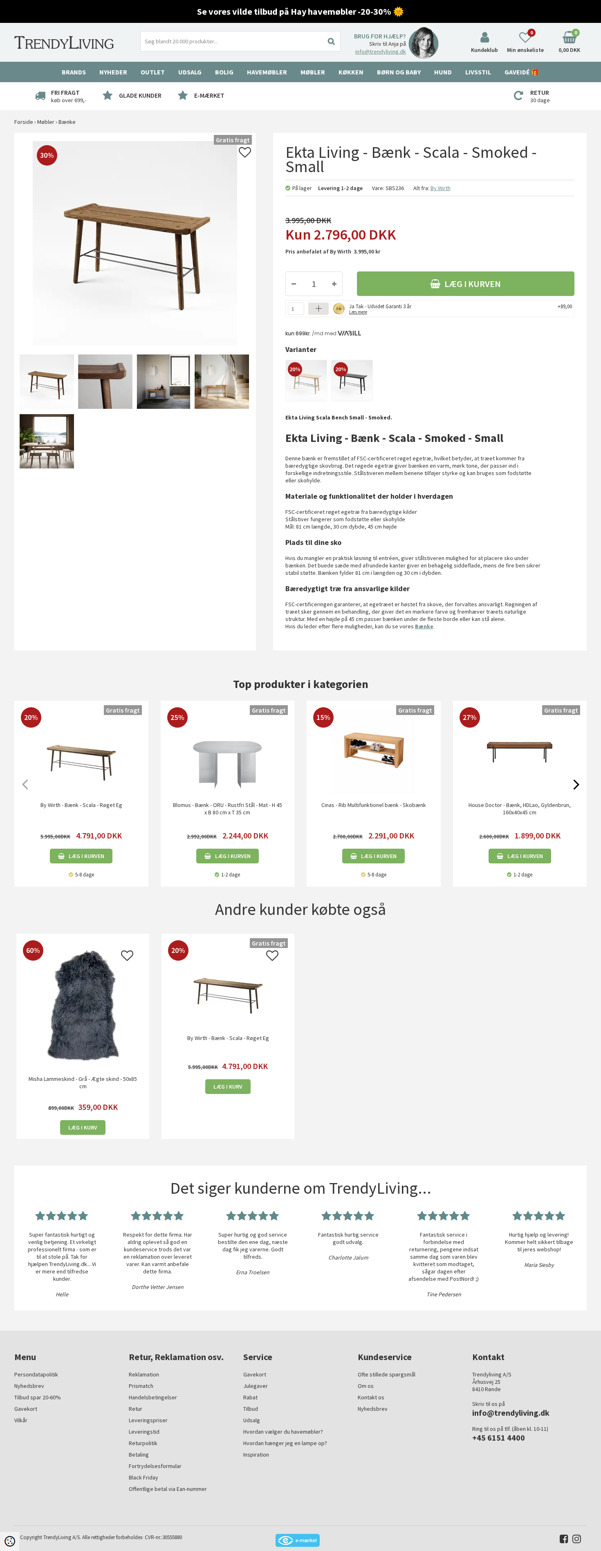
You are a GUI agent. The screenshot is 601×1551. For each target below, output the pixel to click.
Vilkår (20, 1420)
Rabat (250, 1397)
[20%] (306, 379)
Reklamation (144, 1374)
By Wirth (441, 188)
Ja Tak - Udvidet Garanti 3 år (380, 308)
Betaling (139, 1454)
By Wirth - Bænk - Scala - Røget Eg (81, 805)
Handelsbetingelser (153, 1397)
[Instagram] (574, 1541)
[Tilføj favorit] (245, 154)
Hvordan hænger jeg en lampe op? (285, 1443)
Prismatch (141, 1386)
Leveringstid (144, 1431)
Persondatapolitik (36, 1374)
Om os (366, 1386)
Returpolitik (143, 1443)
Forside (23, 122)
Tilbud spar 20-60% (37, 1397)
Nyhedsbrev (29, 1386)
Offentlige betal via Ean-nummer (168, 1489)
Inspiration (256, 1454)
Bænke (424, 626)
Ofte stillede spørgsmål (386, 1374)
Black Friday (143, 1477)
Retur (135, 1408)
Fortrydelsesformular (155, 1466)
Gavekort (25, 1408)
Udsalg (251, 1420)
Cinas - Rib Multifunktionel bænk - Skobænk (373, 805)
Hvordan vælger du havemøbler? (283, 1431)
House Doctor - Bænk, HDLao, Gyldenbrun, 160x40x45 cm (520, 808)
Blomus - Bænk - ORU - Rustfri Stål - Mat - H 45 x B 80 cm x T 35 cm (227, 808)
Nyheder (113, 72)
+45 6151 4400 (498, 1437)
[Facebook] (562, 1541)
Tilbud (250, 1408)
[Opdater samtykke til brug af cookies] (9, 1541)
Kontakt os (371, 1397)
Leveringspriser (148, 1420)
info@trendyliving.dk (380, 51)
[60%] (83, 1005)
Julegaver (255, 1386)
